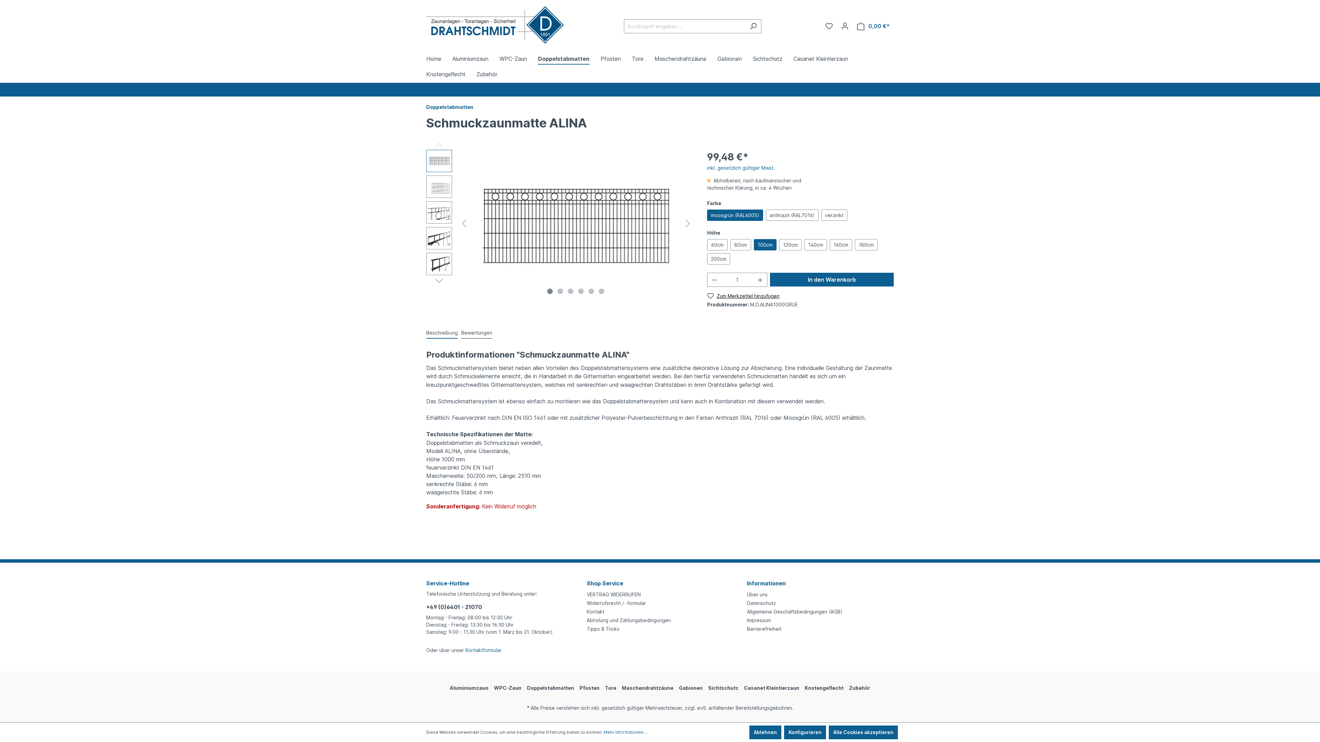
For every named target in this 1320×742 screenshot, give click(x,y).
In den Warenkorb (832, 279)
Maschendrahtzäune (647, 688)
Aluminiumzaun (469, 688)
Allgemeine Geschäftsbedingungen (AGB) (795, 612)
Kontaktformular (483, 650)
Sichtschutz (723, 688)
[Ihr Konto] (845, 26)
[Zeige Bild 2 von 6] (560, 291)
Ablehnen (765, 732)
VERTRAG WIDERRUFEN (614, 594)
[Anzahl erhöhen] (760, 280)
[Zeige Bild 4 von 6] (581, 291)
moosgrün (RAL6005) (735, 215)
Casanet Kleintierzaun (771, 688)
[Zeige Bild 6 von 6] (601, 291)
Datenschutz (761, 603)
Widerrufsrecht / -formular (616, 603)
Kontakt (595, 612)
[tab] (442, 333)
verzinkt (834, 215)
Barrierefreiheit (764, 629)
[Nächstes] (688, 223)
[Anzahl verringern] (714, 280)
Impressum (759, 620)
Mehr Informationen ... (626, 732)
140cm (815, 245)
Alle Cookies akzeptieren (863, 732)
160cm (841, 245)
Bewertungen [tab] (476, 333)
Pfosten (590, 688)
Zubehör (859, 688)
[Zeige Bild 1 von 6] (550, 291)
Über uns (757, 594)
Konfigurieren (805, 732)
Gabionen (691, 688)
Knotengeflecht (824, 688)
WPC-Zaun (507, 688)
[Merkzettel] (829, 26)
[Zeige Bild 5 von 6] (591, 291)
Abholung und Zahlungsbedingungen (629, 620)
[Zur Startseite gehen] (495, 25)
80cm (740, 245)
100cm (765, 245)
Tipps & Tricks (603, 629)
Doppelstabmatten (550, 688)
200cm (718, 259)
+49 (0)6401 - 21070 (454, 607)
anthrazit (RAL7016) (792, 215)
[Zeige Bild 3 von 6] (570, 291)
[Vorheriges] (464, 223)
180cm (866, 245)
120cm (790, 245)
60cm (717, 245)
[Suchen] (753, 26)
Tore (610, 688)
